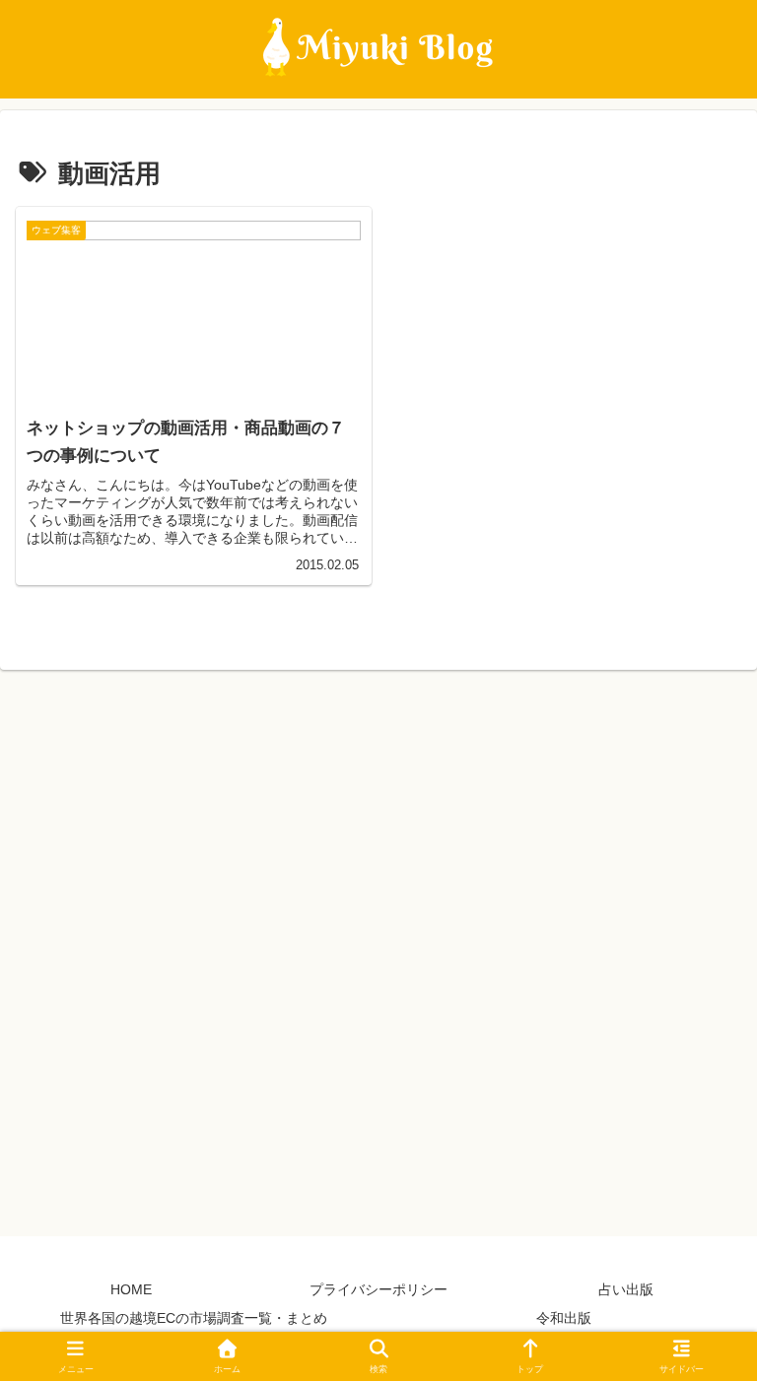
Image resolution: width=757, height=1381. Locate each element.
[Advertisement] (378, 945)
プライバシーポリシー (378, 1289)
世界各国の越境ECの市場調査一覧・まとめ (193, 1318)
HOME (131, 1289)
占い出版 (626, 1289)
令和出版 (563, 1318)
